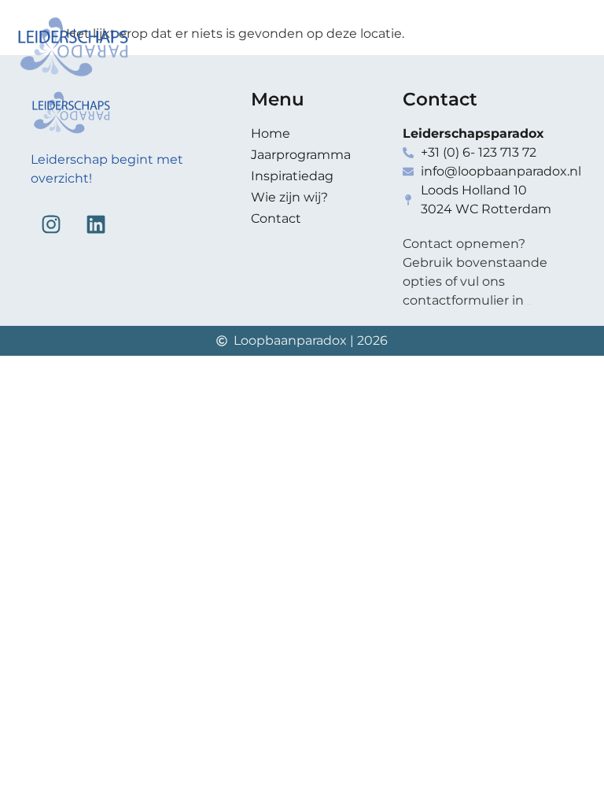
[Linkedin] (96, 224)
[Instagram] (51, 224)
